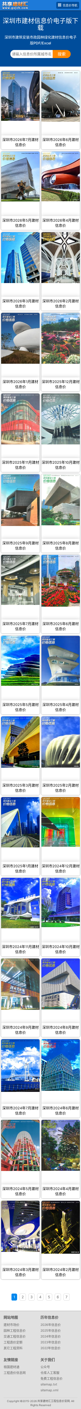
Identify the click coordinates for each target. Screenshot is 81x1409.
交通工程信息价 (15, 1336)
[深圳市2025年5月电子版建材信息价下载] (20, 661)
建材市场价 (11, 1325)
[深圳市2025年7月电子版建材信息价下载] (20, 580)
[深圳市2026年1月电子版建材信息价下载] (20, 338)
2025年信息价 (50, 1330)
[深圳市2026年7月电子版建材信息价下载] (20, 96)
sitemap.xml (49, 1390)
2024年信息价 (50, 1336)
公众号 (45, 1367)
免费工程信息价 (51, 1378)
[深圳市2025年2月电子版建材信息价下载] (60, 742)
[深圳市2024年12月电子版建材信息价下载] (60, 822)
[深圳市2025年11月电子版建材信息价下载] (20, 419)
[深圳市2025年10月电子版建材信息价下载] (60, 419)
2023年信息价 (50, 1342)
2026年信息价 (50, 1325)
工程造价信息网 (15, 1372)
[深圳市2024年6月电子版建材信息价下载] (60, 1065)
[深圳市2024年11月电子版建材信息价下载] (20, 903)
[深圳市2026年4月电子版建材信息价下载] (60, 176)
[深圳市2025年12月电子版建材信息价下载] (60, 338)
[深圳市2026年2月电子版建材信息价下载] (60, 257)
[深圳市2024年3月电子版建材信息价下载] (20, 1226)
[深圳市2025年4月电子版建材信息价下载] (60, 661)
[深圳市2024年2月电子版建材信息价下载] (60, 1227)
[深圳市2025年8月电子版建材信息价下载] (60, 499)
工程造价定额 (13, 1342)
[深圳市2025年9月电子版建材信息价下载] (20, 500)
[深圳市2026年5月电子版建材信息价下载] (20, 176)
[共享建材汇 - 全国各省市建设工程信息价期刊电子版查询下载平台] (14, 5)
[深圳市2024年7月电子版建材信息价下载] (20, 1065)
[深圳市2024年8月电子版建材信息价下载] (60, 984)
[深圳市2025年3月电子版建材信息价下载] (20, 742)
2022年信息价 (50, 1348)
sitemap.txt (48, 1384)
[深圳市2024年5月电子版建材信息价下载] (20, 1145)
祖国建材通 (11, 1367)
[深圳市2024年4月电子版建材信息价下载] (60, 1145)
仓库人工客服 (49, 1372)
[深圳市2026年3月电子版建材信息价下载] (20, 257)
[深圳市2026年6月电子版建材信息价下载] (60, 96)
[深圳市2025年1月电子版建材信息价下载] (20, 822)
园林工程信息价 (15, 1330)
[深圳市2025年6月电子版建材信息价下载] (60, 581)
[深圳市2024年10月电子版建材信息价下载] (60, 902)
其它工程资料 (13, 1348)
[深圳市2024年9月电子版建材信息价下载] (20, 984)
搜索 (62, 54)
